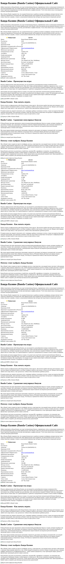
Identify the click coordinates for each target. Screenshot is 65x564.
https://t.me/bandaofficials (27, 48)
